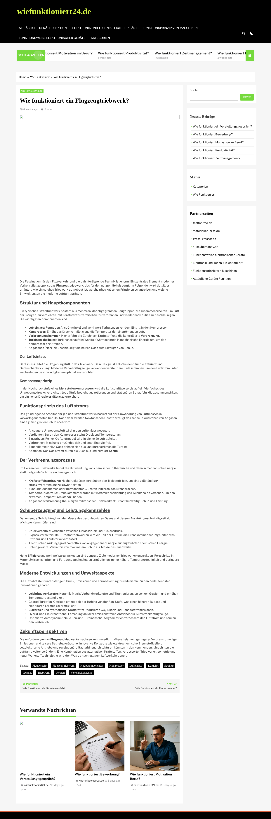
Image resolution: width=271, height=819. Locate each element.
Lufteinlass (135, 665)
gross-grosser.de (204, 239)
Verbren (60, 672)
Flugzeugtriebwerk (63, 665)
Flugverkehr (39, 665)
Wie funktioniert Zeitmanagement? (158, 53)
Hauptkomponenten (91, 665)
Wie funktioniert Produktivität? (98, 53)
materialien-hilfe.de (206, 231)
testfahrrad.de (202, 223)
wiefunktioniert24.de (54, 11)
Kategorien (100, 38)
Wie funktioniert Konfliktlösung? (219, 53)
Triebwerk (44, 672)
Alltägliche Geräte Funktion (43, 28)
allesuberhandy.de (205, 247)
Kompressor (116, 665)
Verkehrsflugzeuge (81, 672)
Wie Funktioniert (31, 91)
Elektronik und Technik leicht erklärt (104, 28)
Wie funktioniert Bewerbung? (97, 774)
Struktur (169, 665)
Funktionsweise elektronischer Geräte (52, 38)
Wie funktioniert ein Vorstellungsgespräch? (222, 126)
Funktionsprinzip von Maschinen (170, 28)
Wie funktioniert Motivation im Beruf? (218, 142)
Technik (27, 672)
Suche (194, 90)
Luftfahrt (153, 665)
